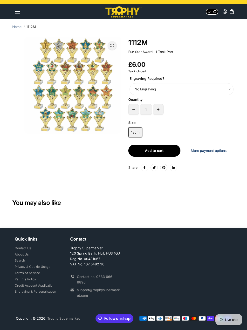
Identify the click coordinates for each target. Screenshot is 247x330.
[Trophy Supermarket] (123, 11)
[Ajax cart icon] (232, 11)
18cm (135, 132)
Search (20, 260)
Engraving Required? (147, 78)
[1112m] (112, 45)
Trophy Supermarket (63, 318)
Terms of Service (27, 273)
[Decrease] (133, 109)
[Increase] (158, 109)
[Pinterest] (163, 167)
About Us (22, 254)
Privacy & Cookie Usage (32, 267)
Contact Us (23, 248)
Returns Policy (25, 279)
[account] (225, 11)
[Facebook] (144, 167)
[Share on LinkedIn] (173, 167)
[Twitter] (154, 167)
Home (16, 27)
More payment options (208, 150)
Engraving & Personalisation (35, 291)
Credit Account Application (35, 285)
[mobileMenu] (17, 11)
